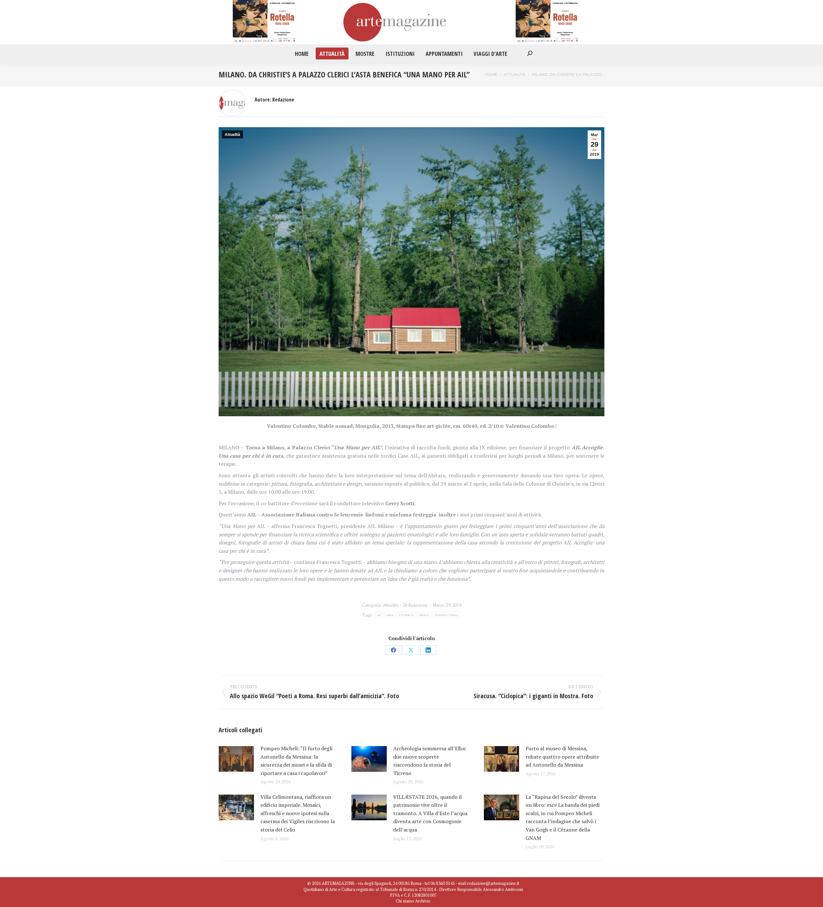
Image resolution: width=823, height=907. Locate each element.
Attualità (232, 134)
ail (379, 615)
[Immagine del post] (236, 759)
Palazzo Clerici (446, 615)
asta (389, 615)
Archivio (422, 901)
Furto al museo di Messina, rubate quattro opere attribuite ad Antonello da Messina (562, 756)
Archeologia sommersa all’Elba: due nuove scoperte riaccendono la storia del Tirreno (429, 761)
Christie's (406, 615)
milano (424, 615)
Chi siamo (405, 901)
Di (415, 605)
